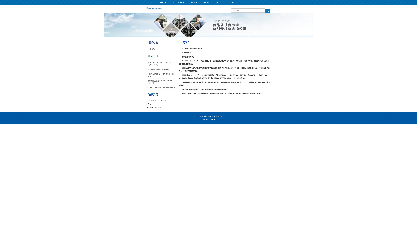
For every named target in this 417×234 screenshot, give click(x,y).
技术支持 (220, 2)
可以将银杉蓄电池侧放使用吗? (158, 69)
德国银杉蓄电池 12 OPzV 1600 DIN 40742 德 (160, 82)
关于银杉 (163, 2)
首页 (151, 2)
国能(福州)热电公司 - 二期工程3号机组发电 (161, 75)
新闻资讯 (194, 2)
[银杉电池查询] (267, 11)
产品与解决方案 (178, 2)
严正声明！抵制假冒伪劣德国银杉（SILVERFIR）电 (159, 64)
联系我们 (233, 2)
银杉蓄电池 (152, 49)
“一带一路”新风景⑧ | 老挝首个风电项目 (161, 88)
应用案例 (207, 2)
